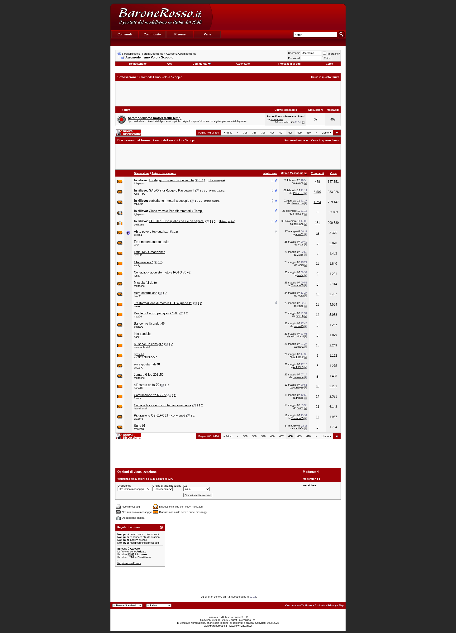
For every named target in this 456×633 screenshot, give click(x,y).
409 (299, 132)
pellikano (139, 224)
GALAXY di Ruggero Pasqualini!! (171, 190)
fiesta (300, 346)
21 (317, 406)
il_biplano (139, 183)
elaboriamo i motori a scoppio (169, 200)
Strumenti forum (294, 140)
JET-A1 (138, 255)
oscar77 (138, 367)
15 (317, 294)
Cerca (329, 63)
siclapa (299, 183)
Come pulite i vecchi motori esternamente (162, 405)
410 (308, 132)
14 (317, 233)
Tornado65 (297, 285)
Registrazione (138, 63)
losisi (301, 265)
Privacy (332, 605)
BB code (122, 548)
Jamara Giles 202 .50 (148, 374)
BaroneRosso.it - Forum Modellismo (142, 53)
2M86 (300, 254)
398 (263, 132)
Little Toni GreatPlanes (149, 252)
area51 (138, 234)
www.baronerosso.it (215, 625)
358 (254, 132)
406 (272, 132)
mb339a (138, 203)
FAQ (169, 63)
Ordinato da (124, 485)
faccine (125, 551)
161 (317, 223)
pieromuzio (297, 203)
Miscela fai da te (145, 282)
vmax (137, 306)
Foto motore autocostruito (151, 242)
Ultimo (326, 132)
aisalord (138, 418)
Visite (333, 173)
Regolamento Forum (129, 563)
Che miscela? (143, 262)
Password (294, 58)
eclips (300, 408)
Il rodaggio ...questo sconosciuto (171, 180)
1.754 (317, 202)
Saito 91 (139, 425)
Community (200, 63)
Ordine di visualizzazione (166, 485)
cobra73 (138, 326)
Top (341, 605)
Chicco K (298, 193)
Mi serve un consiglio (148, 344)
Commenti (317, 173)
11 (317, 263)
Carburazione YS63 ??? (150, 395)
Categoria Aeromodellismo (181, 53)
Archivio (320, 605)
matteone (139, 285)
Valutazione (270, 173)
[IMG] (131, 554)
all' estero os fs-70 (146, 385)
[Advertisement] (278, 17)
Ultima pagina (216, 180)
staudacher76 (142, 347)
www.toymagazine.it (240, 625)
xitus (136, 245)
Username (294, 53)
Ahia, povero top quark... (151, 231)
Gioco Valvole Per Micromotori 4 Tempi (176, 211)
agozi (137, 337)
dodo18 (138, 388)
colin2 (137, 296)
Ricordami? (333, 53)
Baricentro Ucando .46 (149, 323)
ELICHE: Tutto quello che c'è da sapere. (176, 221)
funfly (137, 275)
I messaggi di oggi (289, 63)
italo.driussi (297, 336)
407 (281, 132)
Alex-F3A (139, 193)
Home (308, 605)
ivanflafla (139, 428)
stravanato (277, 119)
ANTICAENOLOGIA (145, 357)
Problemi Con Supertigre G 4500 (156, 313)
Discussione (141, 173)
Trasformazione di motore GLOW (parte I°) (163, 303)
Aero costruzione (145, 293)
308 (245, 132)
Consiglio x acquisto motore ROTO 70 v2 (162, 272)
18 (317, 386)
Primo (227, 132)
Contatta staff (294, 605)
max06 (138, 316)
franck (137, 398)
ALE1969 (298, 356)
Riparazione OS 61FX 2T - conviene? (159, 415)
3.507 (317, 192)
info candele (142, 334)
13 (317, 304)
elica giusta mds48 (147, 364)
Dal (185, 485)
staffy (137, 265)
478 (317, 181)
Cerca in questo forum (325, 77)
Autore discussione (164, 173)
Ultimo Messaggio (292, 173)
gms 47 (139, 354)
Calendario (243, 63)
